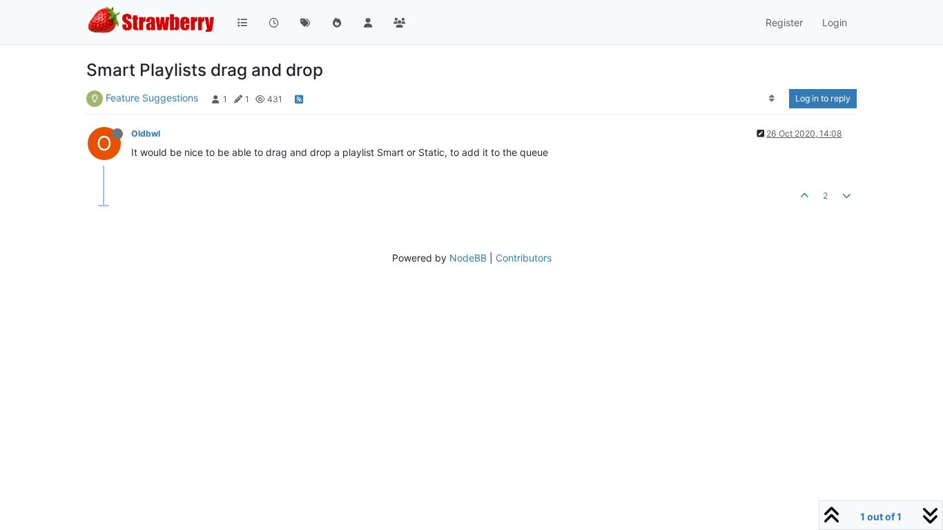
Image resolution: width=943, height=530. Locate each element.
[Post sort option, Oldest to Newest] (772, 98)
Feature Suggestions (152, 98)
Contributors (524, 258)
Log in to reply (822, 98)
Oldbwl (145, 133)
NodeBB (468, 258)
